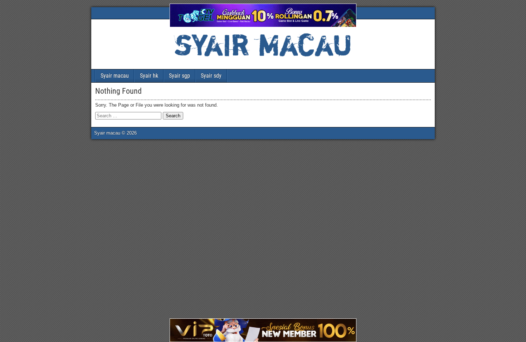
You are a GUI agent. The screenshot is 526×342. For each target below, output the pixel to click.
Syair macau (115, 75)
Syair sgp (179, 75)
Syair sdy (211, 75)
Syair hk (149, 75)
